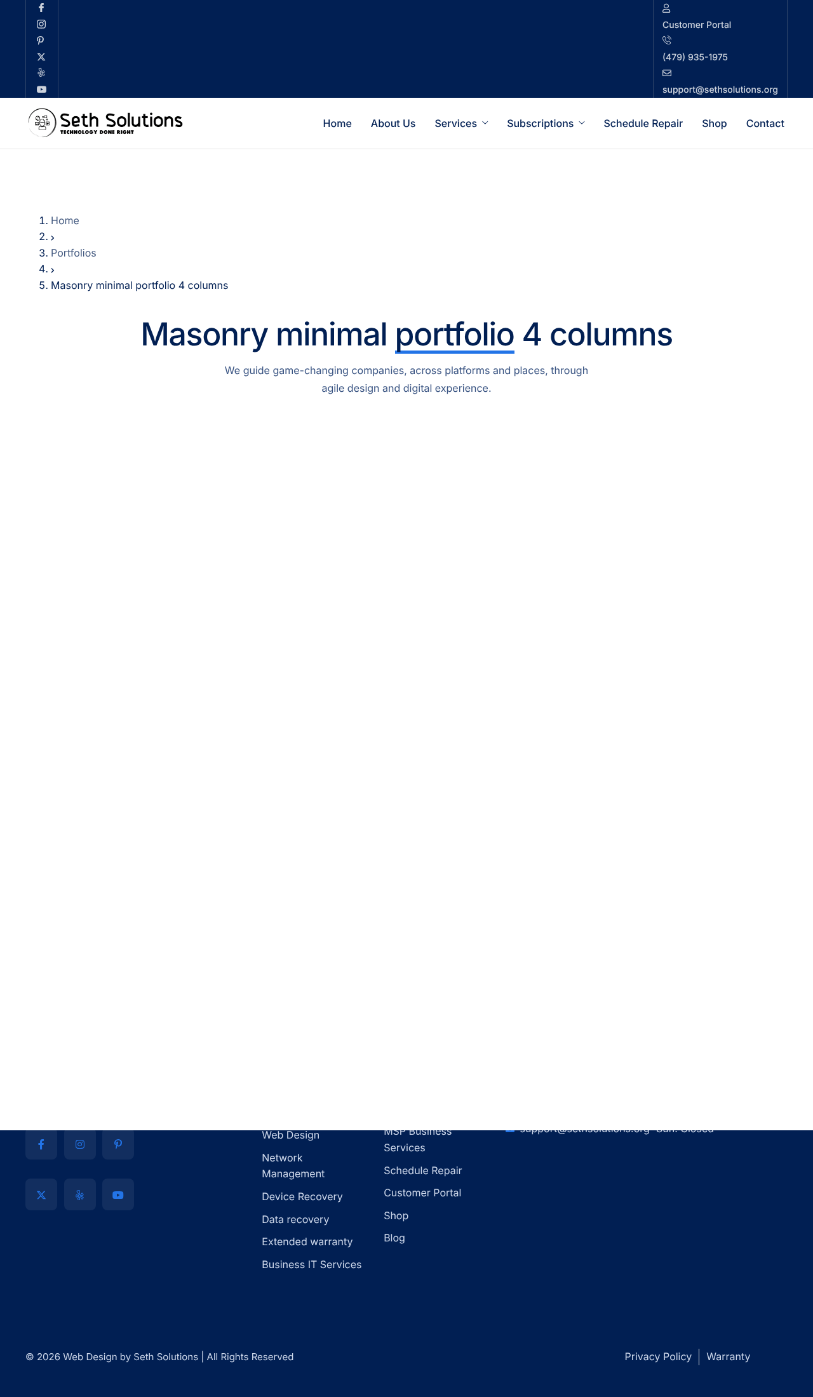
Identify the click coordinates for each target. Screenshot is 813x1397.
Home (337, 123)
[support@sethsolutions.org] (720, 49)
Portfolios (74, 252)
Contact (765, 123)
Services (455, 123)
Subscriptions (540, 123)
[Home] (104, 122)
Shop (714, 123)
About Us (393, 123)
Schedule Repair (643, 123)
